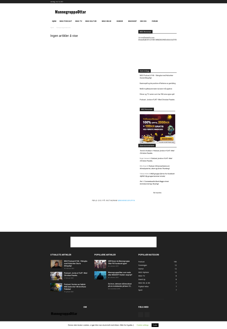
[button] (174, 21)
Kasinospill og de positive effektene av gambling (158, 83)
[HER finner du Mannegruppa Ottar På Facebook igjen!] (100, 264)
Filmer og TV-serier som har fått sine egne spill (157, 94)
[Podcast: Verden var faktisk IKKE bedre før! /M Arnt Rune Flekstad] (56, 287)
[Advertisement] (113, 242)
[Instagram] (175, 1)
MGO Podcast (66, 21)
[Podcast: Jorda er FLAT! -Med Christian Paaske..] (56, 276)
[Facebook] (171, 1)
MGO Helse (106, 21)
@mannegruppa (126, 200)
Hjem (54, 21)
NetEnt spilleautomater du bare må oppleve (156, 89)
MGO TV (78, 21)
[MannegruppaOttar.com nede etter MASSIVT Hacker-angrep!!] (100, 275)
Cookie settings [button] (143, 325)
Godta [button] (155, 325)
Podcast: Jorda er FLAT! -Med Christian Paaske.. (157, 100)
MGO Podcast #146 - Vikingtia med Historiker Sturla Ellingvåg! (156, 76)
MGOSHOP (132, 21)
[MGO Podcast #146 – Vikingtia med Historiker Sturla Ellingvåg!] (56, 264)
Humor (120, 21)
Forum (155, 21)
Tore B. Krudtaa (145, 151)
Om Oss (143, 21)
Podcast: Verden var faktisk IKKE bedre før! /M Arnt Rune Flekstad (75, 286)
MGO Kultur (90, 21)
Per (141, 181)
